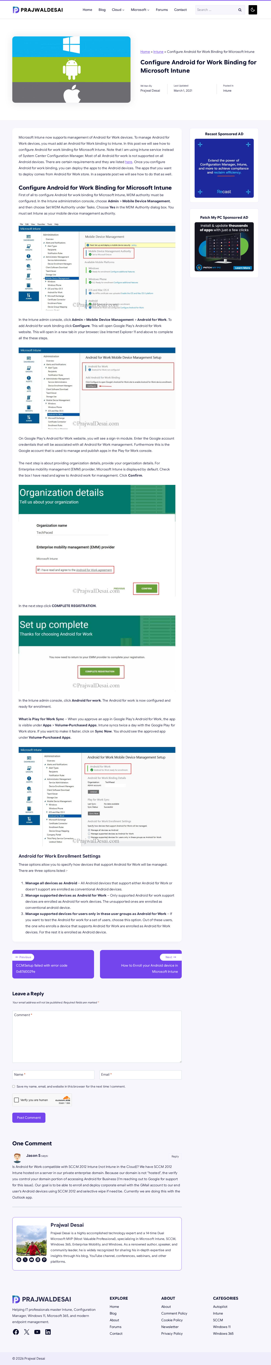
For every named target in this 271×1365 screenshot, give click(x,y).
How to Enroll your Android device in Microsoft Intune (149, 965)
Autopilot (220, 1307)
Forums (162, 10)
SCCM (218, 1320)
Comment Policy (174, 1313)
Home (87, 10)
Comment (23, 1015)
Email (106, 1074)
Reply (175, 1156)
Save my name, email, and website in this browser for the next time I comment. (71, 1086)
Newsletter (170, 1327)
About (114, 1320)
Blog (102, 10)
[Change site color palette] (253, 9)
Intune (158, 52)
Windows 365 (223, 1334)
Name (20, 1074)
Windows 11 (222, 1327)
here (129, 162)
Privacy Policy (172, 1334)
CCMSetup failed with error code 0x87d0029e (41, 965)
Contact (180, 10)
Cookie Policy (172, 1320)
